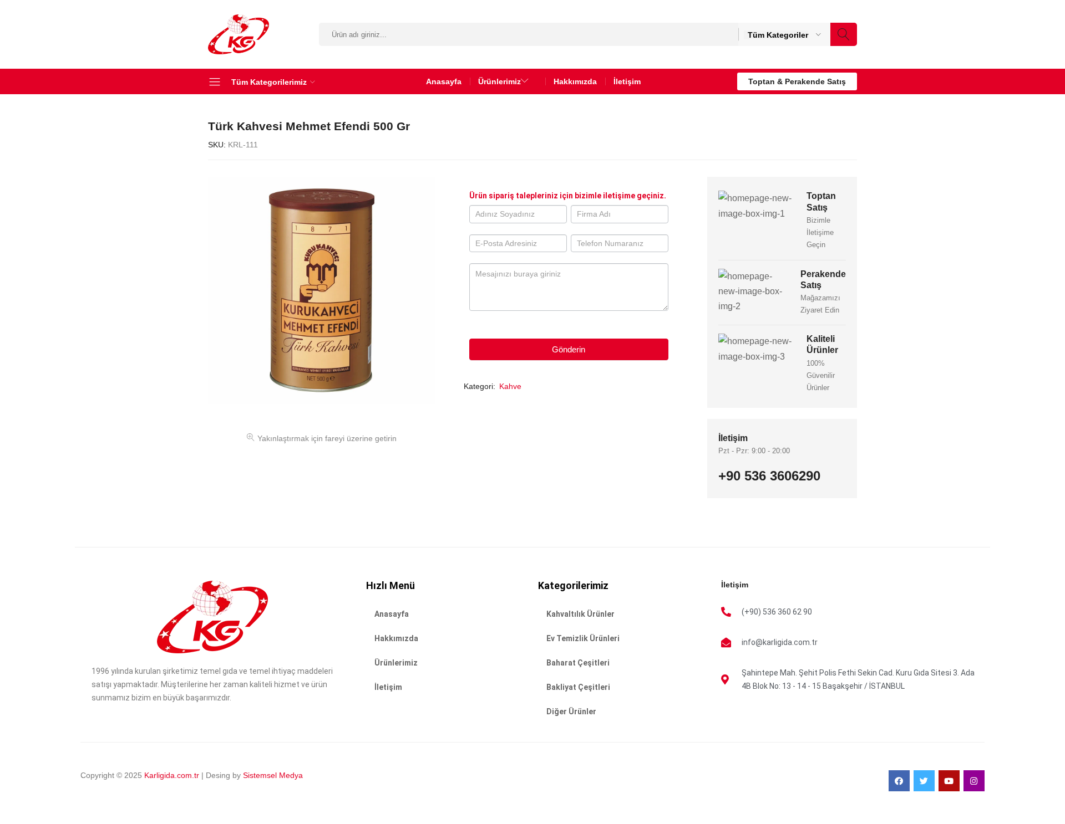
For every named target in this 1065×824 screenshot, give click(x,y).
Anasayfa (444, 81)
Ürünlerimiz (396, 662)
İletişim (627, 81)
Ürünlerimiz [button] (499, 81)
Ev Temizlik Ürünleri (583, 638)
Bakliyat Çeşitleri (578, 687)
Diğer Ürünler (571, 711)
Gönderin (568, 349)
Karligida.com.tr (171, 775)
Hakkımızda (575, 81)
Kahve (510, 386)
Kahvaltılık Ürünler (580, 614)
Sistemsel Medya (272, 775)
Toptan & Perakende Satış (797, 81)
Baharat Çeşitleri (578, 662)
